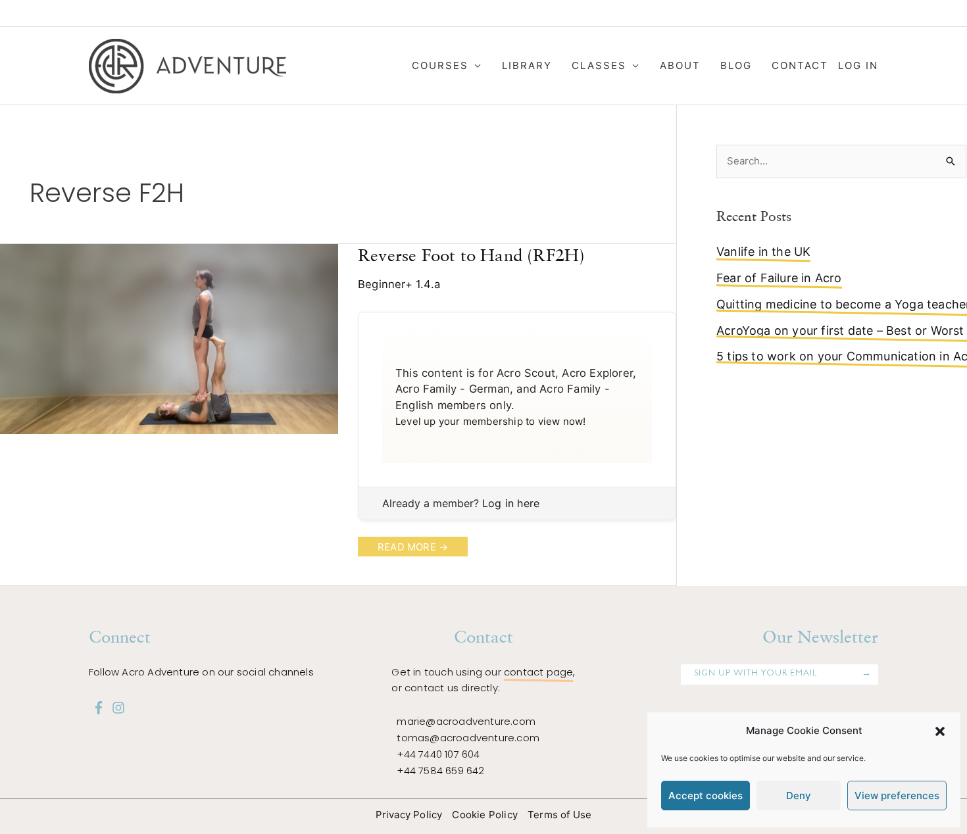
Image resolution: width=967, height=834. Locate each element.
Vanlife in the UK (763, 251)
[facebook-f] (99, 708)
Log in (858, 65)
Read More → (412, 548)
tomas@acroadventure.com (468, 738)
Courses (440, 65)
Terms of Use (559, 814)
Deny (798, 795)
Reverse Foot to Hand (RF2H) (471, 255)
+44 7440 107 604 (438, 754)
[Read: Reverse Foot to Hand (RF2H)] (169, 338)
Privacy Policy (409, 814)
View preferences (897, 795)
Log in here (510, 503)
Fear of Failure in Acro (779, 278)
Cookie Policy (485, 814)
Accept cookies (705, 795)
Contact (800, 65)
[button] (940, 731)
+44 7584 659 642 (440, 770)
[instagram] (118, 708)
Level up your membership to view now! (490, 421)
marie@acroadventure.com (466, 721)
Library (527, 65)
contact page (538, 672)
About (680, 65)
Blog (736, 65)
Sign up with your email (755, 674)
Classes (599, 65)
